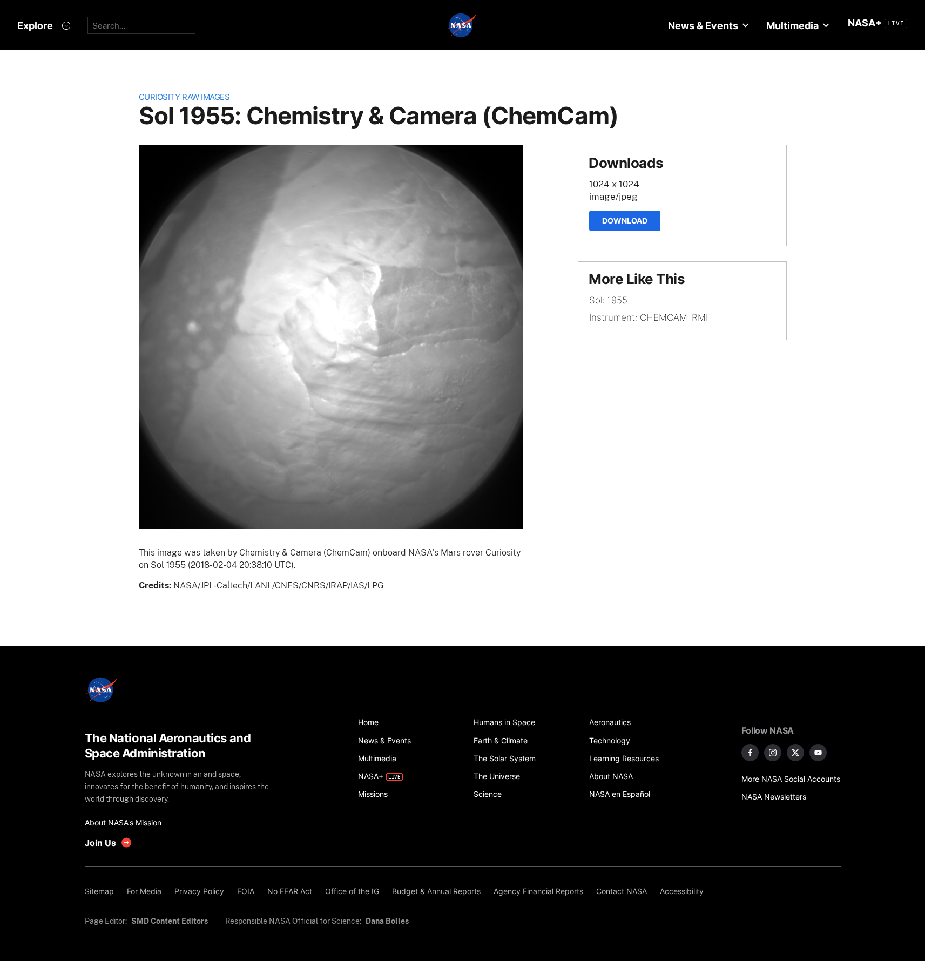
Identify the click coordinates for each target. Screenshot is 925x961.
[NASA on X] (795, 752)
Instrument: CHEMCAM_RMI (648, 317)
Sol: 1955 (608, 300)
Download (624, 220)
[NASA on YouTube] (818, 752)
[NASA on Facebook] (750, 752)
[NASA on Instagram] (772, 752)
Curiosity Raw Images (184, 97)
